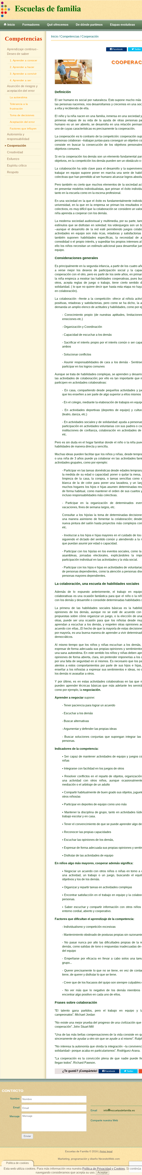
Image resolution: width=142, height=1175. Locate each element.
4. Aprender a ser (20, 80)
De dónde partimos (89, 24)
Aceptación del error (22, 121)
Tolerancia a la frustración (19, 106)
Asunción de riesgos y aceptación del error (22, 88)
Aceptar (102, 1172)
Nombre (15, 1098)
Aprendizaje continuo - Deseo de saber (22, 51)
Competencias (69, 36)
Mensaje (15, 1116)
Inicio (11, 24)
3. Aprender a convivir (23, 73)
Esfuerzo (13, 158)
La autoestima (18, 97)
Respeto (13, 172)
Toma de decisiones (22, 115)
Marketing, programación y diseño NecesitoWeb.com (89, 1158)
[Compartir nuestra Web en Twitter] (133, 1119)
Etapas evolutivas (122, 24)
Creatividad (15, 152)
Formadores (31, 24)
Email (16, 1107)
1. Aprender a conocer (23, 60)
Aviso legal (106, 1151)
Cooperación (16, 145)
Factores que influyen (23, 128)
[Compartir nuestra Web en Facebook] (123, 1119)
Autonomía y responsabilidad (18, 137)
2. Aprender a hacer (22, 67)
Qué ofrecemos (57, 24)
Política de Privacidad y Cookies (103, 1168)
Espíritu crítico (17, 165)
